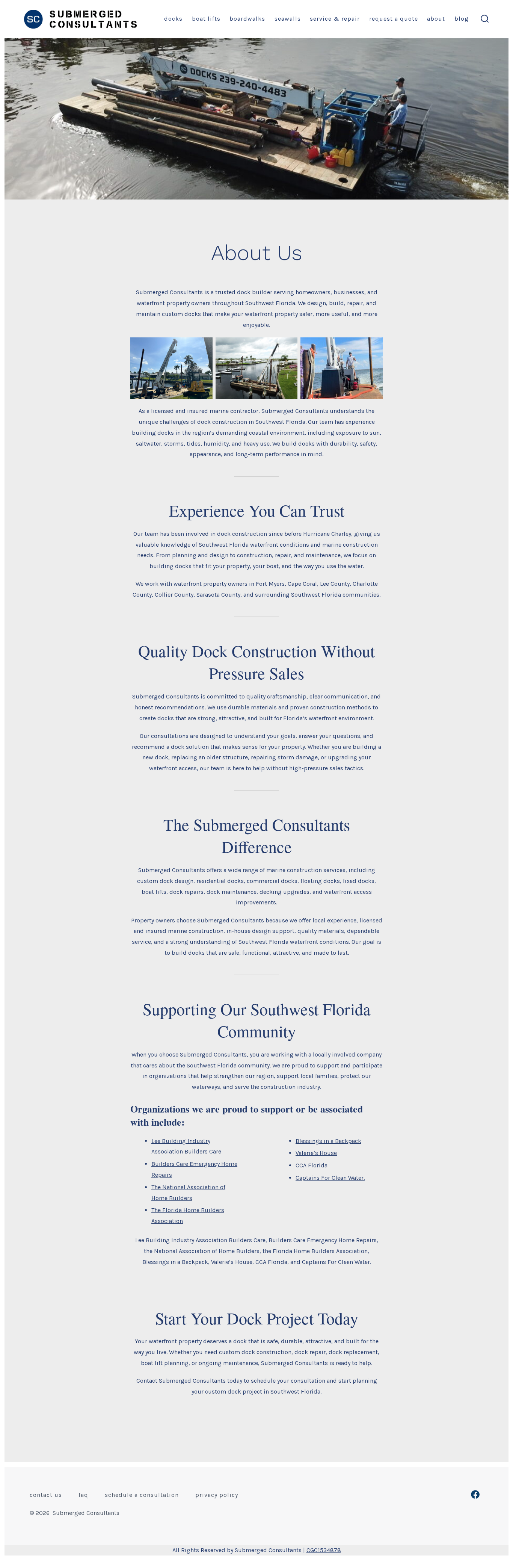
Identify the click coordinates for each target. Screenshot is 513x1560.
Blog (461, 18)
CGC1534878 (323, 1550)
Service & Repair (335, 18)
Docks (173, 18)
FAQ (83, 1494)
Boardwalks (247, 18)
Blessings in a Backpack (328, 1140)
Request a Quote (393, 18)
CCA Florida (311, 1165)
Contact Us (46, 1494)
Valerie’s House (316, 1152)
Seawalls (288, 18)
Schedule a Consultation (142, 1494)
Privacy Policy (216, 1494)
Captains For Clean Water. (330, 1177)
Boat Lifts (206, 18)
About (436, 18)
